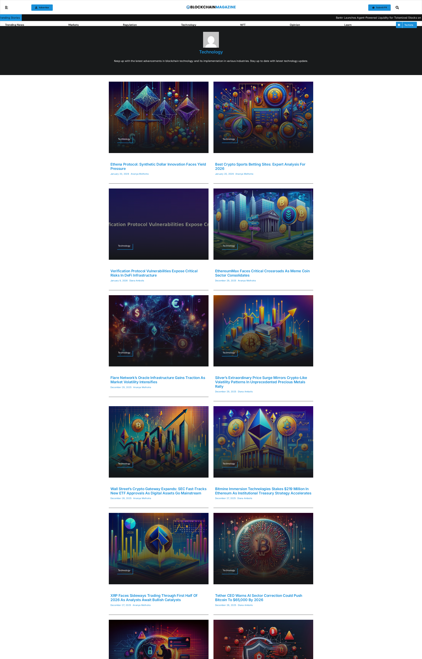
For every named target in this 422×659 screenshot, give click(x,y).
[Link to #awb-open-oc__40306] (6, 7)
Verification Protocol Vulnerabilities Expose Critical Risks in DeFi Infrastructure (154, 273)
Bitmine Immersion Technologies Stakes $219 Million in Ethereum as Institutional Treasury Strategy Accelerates (263, 491)
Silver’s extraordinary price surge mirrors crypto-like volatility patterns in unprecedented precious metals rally (261, 382)
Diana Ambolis (136, 280)
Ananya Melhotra (140, 174)
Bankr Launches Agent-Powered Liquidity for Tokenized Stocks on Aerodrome (329, 17)
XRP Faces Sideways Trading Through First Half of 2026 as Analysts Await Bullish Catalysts (153, 597)
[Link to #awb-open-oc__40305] (405, 7)
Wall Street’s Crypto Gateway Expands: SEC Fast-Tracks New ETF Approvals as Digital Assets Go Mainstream (158, 491)
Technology (211, 51)
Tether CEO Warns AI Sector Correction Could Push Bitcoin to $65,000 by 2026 (258, 597)
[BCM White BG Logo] (211, 6)
